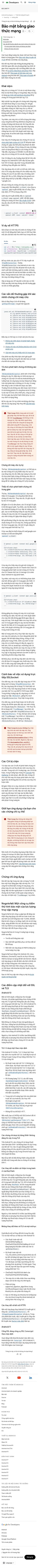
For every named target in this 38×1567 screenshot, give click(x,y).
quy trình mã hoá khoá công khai (18, 95)
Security (5, 8)
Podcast (4, 1407)
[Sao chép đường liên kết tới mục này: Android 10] (13, 993)
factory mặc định (18, 1321)
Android (4, 1388)
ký (18, 147)
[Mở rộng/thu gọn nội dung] (14, 37)
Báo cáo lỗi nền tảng (8, 1508)
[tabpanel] (19, 250)
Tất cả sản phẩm (7, 1542)
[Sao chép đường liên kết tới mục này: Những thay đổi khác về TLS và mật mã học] (3, 1229)
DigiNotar (5, 775)
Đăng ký (30, 1557)
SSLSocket (16, 696)
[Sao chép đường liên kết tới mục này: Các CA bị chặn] (21, 761)
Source (4, 1397)
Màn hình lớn (5, 1439)
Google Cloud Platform (9, 1539)
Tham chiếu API (6, 1493)
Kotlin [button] (6, 241)
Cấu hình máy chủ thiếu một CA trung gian (20, 353)
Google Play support (8, 1514)
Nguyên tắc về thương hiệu (11, 1552)
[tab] (6, 241)
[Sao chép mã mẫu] (35, 211)
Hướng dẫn (15, 17)
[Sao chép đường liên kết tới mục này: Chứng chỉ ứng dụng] (26, 877)
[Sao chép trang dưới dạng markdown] (29, 31)
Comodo (29, 773)
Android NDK (6, 1499)
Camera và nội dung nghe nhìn (11, 1424)
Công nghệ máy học (8, 1418)
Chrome (4, 1533)
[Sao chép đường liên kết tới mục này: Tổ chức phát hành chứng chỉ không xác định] (7, 370)
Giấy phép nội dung (23, 1364)
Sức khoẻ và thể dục (8, 1421)
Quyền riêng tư (6, 1428)
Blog (3, 1404)
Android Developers (7, 15)
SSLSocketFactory (9, 714)
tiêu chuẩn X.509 (25, 201)
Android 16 (5, 1463)
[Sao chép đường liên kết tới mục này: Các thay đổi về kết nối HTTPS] (28, 1305)
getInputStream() (8, 304)
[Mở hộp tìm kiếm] (21, 2)
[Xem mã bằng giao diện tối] (33, 211)
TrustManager (17, 418)
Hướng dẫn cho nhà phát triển (11, 1490)
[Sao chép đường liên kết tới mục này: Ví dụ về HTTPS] (20, 226)
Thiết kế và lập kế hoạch (22, 15)
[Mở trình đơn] (3, 2)
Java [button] (14, 241)
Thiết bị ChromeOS (7, 1445)
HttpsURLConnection (23, 684)
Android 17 (5, 1460)
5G (3, 1431)
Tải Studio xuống (7, 1496)
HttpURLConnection (9, 263)
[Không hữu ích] (34, 21)
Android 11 (5, 1479)
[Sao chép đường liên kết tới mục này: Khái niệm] (14, 86)
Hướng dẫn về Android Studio (11, 1487)
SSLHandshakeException (11, 374)
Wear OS (4, 1442)
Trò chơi (4, 1415)
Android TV (5, 1451)
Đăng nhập (32, 2)
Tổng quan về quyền (26, 76)
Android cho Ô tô (7, 1448)
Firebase (4, 1536)
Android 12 (5, 1475)
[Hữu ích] (31, 21)
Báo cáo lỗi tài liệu (7, 1511)
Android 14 (5, 1469)
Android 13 (5, 1472)
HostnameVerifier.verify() (20, 742)
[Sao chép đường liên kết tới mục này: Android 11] (13, 1327)
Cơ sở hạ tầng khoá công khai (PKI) (19, 71)
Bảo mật (4, 1394)
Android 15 (5, 1466)
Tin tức (4, 1400)
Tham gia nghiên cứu (8, 1517)
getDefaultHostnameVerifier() (18, 737)
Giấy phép (16, 1549)
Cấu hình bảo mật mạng (27, 864)
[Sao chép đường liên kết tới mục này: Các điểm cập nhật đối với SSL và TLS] (11, 988)
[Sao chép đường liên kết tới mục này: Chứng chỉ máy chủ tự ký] (25, 465)
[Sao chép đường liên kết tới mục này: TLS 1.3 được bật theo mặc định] (29, 1048)
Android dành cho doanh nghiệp (12, 1391)
